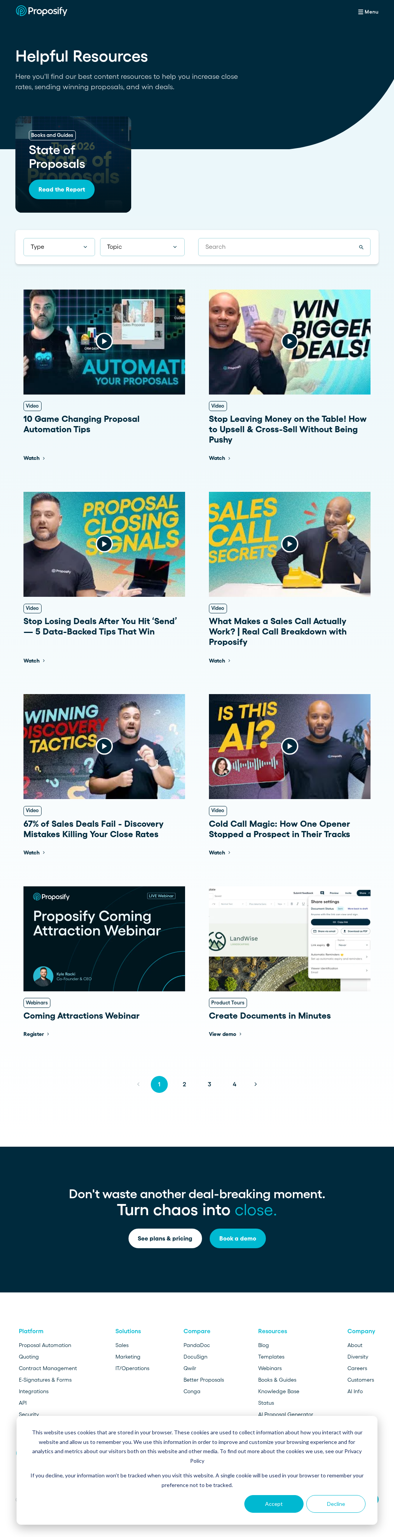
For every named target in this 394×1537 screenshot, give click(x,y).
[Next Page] (256, 1084)
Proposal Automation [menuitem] (45, 1345)
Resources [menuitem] (272, 1331)
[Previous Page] (138, 1084)
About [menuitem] (354, 1345)
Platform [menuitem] (31, 1331)
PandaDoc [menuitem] (197, 1345)
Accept (274, 1503)
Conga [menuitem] (192, 1391)
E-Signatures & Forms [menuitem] (45, 1380)
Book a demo (237, 1238)
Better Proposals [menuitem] (204, 1380)
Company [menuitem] (361, 1331)
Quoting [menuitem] (29, 1357)
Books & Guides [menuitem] (277, 1380)
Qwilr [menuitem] (190, 1368)
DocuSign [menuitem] (195, 1357)
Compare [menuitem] (197, 1331)
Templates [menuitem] (271, 1357)
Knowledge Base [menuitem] (278, 1391)
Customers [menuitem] (360, 1380)
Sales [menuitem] (122, 1345)
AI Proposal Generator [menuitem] (285, 1414)
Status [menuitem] (266, 1403)
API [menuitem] (23, 1403)
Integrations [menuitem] (33, 1391)
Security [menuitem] (29, 1414)
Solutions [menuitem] (128, 1331)
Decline (336, 1503)
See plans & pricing (165, 1238)
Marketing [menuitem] (127, 1357)
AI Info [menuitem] (355, 1391)
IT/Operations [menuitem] (132, 1368)
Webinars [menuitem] (270, 1368)
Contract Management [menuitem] (48, 1368)
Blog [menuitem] (263, 1345)
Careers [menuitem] (357, 1368)
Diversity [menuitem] (357, 1357)
